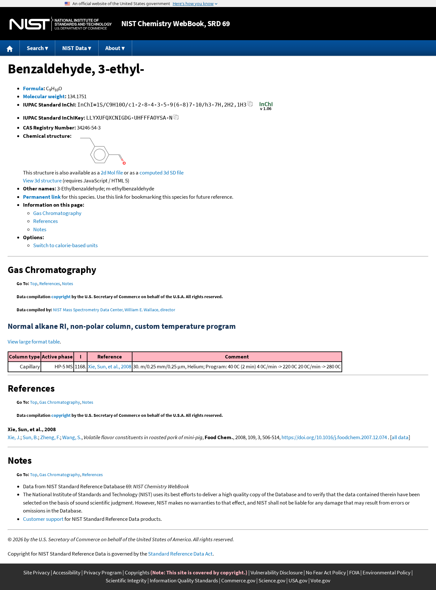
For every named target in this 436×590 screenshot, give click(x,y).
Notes (39, 229)
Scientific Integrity (126, 580)
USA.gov (298, 580)
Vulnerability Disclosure (277, 572)
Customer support (43, 518)
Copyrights (137, 572)
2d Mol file (112, 172)
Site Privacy (36, 572)
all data (400, 437)
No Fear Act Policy (326, 572)
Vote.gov (320, 580)
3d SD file (173, 172)
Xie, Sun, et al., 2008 (109, 366)
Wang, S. (71, 437)
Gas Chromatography (57, 213)
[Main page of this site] (10, 48)
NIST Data (74, 48)
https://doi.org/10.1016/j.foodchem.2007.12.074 (334, 437)
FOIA (354, 572)
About (112, 48)
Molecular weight (44, 96)
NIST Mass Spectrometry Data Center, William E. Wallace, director (114, 310)
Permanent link (42, 196)
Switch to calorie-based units (65, 245)
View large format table (34, 341)
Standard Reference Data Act (180, 553)
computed (150, 172)
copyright (61, 296)
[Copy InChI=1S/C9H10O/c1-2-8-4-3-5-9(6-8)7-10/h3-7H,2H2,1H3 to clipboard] (250, 106)
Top (33, 283)
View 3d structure (42, 180)
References (45, 221)
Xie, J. (14, 437)
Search (35, 48)
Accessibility (66, 572)
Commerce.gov (238, 580)
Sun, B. (30, 437)
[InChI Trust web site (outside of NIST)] (266, 109)
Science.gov (272, 580)
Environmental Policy (386, 572)
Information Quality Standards (184, 580)
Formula (33, 88)
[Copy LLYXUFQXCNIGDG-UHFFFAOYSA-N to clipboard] (176, 119)
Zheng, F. (50, 437)
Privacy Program (103, 572)
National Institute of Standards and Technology (61, 24)
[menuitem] (10, 48)
